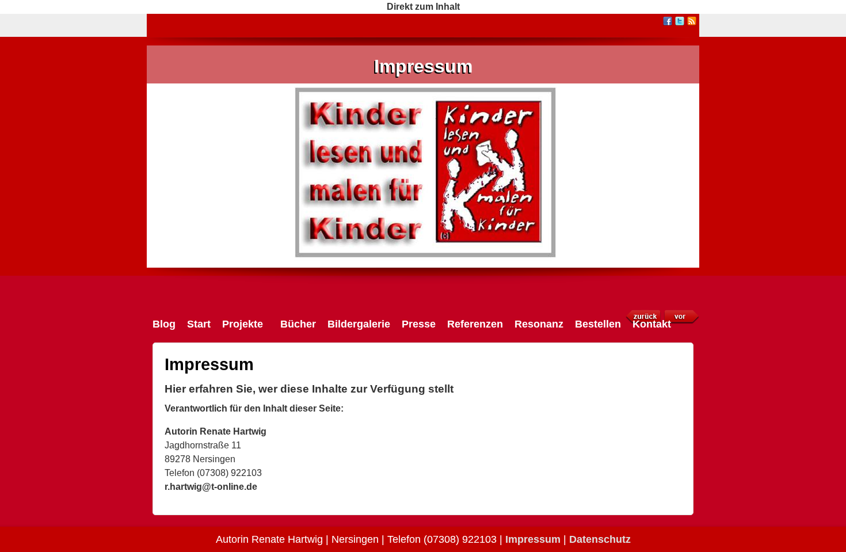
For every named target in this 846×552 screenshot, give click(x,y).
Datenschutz (600, 539)
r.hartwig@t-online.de (211, 487)
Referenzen (475, 324)
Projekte (242, 324)
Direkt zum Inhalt (423, 7)
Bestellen (598, 324)
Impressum (423, 66)
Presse (419, 324)
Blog (164, 324)
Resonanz (539, 324)
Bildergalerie (358, 324)
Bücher (298, 324)
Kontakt (651, 324)
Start (199, 324)
